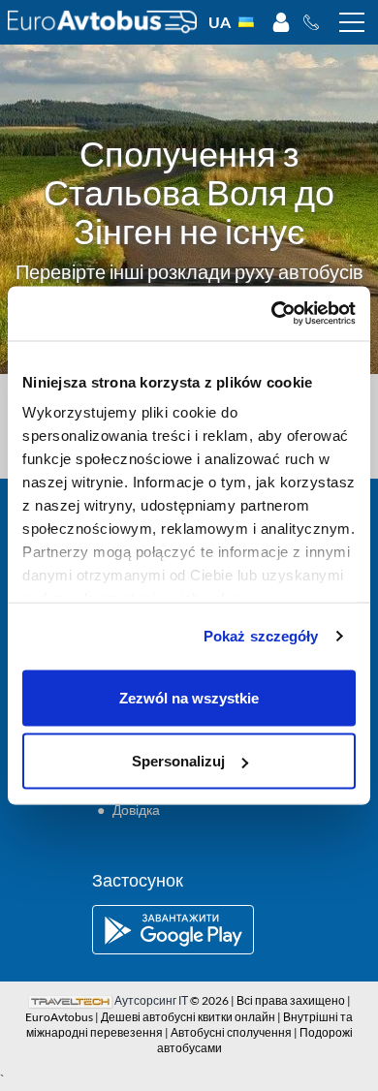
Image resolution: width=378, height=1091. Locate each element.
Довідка (136, 809)
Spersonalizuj (178, 761)
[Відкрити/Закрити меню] (351, 22)
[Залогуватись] (281, 22)
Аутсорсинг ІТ (151, 1000)
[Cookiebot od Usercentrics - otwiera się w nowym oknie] (272, 314)
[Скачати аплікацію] (189, 929)
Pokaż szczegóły (261, 636)
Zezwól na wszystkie (189, 697)
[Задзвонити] (316, 22)
